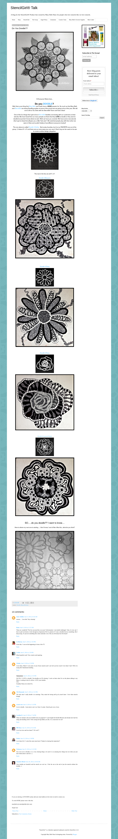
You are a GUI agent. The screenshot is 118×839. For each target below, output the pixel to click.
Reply (17, 622)
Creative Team (62, 19)
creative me (19, 704)
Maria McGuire (24, 605)
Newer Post (15, 811)
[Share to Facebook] (31, 603)
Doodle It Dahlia (34, 127)
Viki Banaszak (20, 692)
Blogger (75, 834)
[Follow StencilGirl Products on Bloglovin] (90, 101)
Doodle (18, 605)
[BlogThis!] (28, 603)
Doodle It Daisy (45, 266)
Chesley (18, 663)
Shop (19, 19)
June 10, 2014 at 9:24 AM (29, 728)
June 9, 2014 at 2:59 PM (27, 663)
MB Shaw (19, 728)
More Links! (91, 19)
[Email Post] (23, 602)
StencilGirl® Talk (24, 8)
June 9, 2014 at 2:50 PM (27, 652)
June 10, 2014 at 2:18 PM (27, 738)
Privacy (97, 95)
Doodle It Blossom (45, 178)
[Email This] (26, 603)
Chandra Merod (20, 761)
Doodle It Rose (45, 353)
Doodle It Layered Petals (45, 436)
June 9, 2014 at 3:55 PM (30, 676)
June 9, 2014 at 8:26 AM (30, 616)
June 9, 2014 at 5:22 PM (29, 704)
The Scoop (35, 19)
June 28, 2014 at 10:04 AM (33, 761)
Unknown (19, 749)
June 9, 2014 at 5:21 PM (31, 692)
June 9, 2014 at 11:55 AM (27, 627)
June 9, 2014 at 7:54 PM (29, 715)
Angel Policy (44, 19)
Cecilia (18, 652)
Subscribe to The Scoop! (91, 53)
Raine (18, 627)
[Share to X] (30, 603)
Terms (92, 95)
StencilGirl (18, 108)
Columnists (53, 19)
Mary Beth (32, 106)
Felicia (18, 738)
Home (13, 19)
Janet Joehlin (20, 616)
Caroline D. (19, 715)
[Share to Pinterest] (33, 603)
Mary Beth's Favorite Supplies (77, 19)
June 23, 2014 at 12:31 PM (29, 749)
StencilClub (26, 19)
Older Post (74, 811)
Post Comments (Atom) (25, 814)
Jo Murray (19, 642)
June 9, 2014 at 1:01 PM (29, 642)
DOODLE (48, 103)
